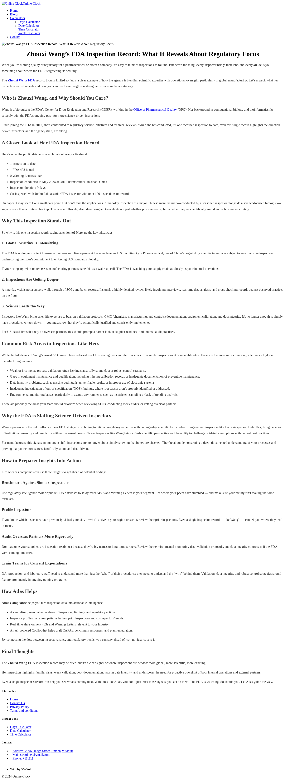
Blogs (14, 14)
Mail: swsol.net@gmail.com (31, 754)
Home (14, 10)
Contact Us (17, 703)
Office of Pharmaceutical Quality (155, 109)
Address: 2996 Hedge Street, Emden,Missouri (43, 751)
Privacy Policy (19, 707)
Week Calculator (29, 33)
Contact (15, 37)
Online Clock (31, 3)
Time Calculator (28, 29)
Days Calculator (29, 22)
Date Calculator (28, 25)
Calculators (17, 18)
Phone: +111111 (23, 758)
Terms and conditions (24, 710)
